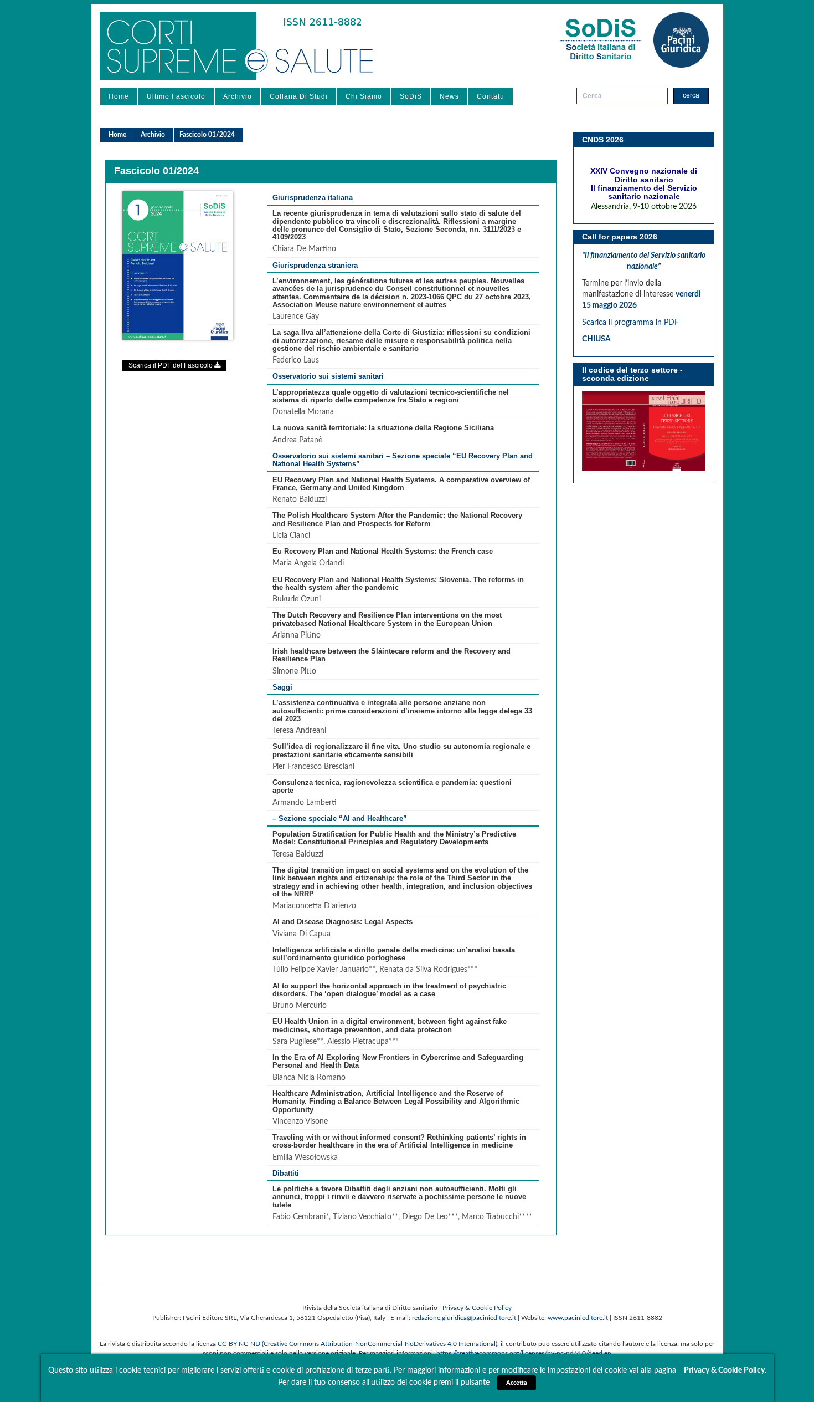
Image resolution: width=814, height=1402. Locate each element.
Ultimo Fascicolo (176, 96)
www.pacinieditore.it (578, 1317)
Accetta (516, 1383)
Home (119, 96)
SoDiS (411, 96)
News (449, 96)
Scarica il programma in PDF (631, 323)
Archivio (237, 96)
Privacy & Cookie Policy (477, 1307)
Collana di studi (299, 96)
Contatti (490, 96)
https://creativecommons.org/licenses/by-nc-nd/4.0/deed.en (523, 1353)
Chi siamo (364, 96)
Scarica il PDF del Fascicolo (171, 365)
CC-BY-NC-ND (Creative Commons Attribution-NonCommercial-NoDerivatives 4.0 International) (357, 1343)
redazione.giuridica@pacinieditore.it (464, 1317)
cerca (691, 95)
